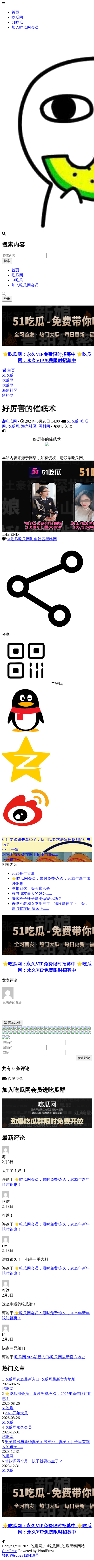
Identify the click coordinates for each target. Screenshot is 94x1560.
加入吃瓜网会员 (25, 27)
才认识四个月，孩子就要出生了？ (34, 1461)
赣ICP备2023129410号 (20, 1555)
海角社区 (9, 390)
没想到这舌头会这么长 (31, 888)
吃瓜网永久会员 (18, 1427)
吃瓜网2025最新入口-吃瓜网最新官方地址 (49, 1357)
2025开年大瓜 (23, 873)
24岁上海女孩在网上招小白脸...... (30, 854)
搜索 (7, 261)
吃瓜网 (17, 17)
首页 (15, 12)
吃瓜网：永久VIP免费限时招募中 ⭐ (45, 354)
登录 (7, 299)
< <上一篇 (10, 849)
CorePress (9, 1551)
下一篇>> (10, 860)
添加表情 (13, 1023)
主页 (10, 370)
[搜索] (47, 294)
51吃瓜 (17, 22)
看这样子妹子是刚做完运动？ (37, 899)
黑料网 (7, 395)
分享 (6, 634)
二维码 (56, 684)
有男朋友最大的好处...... (32, 893)
